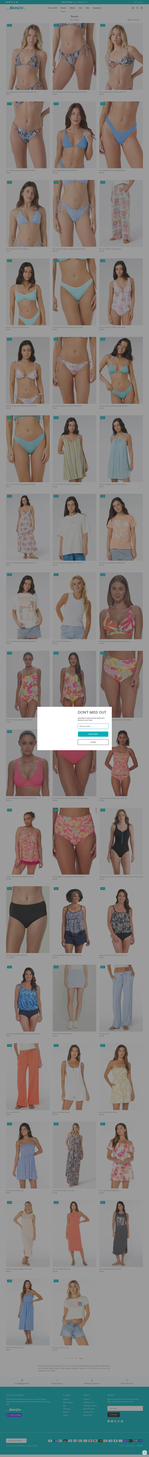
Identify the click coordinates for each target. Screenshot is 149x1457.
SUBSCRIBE (93, 734)
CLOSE (93, 742)
